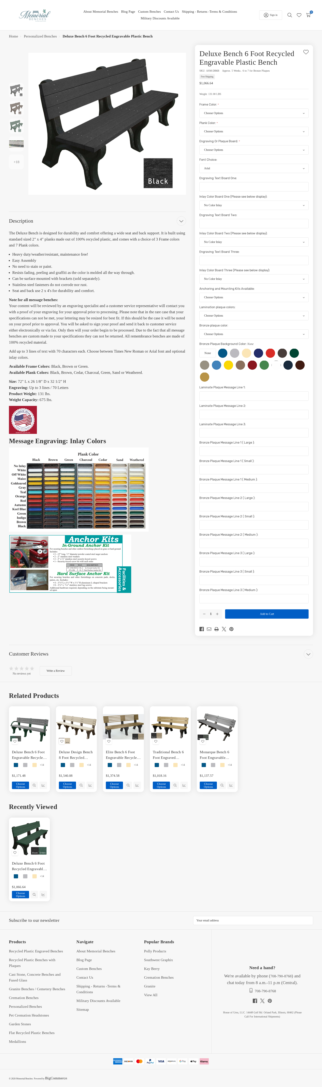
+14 (42, 765)
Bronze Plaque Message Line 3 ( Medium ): (229, 590)
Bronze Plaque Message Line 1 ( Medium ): (228, 479)
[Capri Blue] (258, 353)
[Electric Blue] (216, 365)
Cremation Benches (24, 998)
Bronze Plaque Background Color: (226, 344)
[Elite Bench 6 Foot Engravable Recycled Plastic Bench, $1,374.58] (123, 726)
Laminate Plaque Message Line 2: (223, 406)
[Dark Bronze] (282, 353)
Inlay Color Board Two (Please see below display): (233, 233)
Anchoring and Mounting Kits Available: (227, 288)
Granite (149, 986)
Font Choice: (208, 159)
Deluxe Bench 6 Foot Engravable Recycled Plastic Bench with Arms (28, 755)
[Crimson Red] (270, 353)
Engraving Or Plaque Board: (219, 141)
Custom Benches (89, 969)
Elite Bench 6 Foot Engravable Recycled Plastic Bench (122, 755)
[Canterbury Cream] (246, 353)
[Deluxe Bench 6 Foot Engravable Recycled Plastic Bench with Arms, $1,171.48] (29, 726)
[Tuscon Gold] (204, 377)
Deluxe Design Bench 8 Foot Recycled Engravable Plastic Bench (76, 755)
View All (150, 995)
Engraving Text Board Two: (218, 215)
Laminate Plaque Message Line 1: (222, 387)
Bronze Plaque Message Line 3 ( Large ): (227, 553)
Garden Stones (20, 1024)
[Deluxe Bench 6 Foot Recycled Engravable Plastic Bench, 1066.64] (29, 838)
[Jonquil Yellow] (228, 365)
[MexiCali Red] (252, 365)
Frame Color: (208, 104)
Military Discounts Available (98, 1001)
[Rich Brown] (300, 365)
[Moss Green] (264, 365)
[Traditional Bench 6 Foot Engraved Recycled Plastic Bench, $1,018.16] (170, 726)
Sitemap (82, 1009)
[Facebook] (203, 629)
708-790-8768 (281, 976)
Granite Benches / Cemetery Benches (37, 989)
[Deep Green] (294, 353)
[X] (225, 629)
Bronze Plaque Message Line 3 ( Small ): (227, 571)
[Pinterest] (233, 629)
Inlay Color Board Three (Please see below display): (235, 270)
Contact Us (84, 977)
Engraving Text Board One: (218, 178)
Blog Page (84, 960)
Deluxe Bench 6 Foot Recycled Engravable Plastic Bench (28, 866)
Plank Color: (208, 123)
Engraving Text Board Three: (219, 252)
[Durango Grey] (204, 365)
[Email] (210, 629)
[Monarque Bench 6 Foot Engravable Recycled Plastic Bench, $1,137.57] (217, 726)
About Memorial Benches (95, 951)
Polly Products (155, 951)
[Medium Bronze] (240, 365)
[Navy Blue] (288, 365)
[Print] (218, 629)
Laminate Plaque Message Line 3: (223, 424)
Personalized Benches (25, 1006)
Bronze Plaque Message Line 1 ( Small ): (227, 461)
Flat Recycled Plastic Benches (32, 1033)
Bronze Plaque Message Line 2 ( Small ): (227, 516)
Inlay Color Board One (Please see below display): (233, 196)
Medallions (17, 1041)
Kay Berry (152, 969)
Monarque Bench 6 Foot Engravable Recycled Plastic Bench (214, 755)
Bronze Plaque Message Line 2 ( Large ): (227, 498)
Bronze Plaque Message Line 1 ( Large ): (227, 442)
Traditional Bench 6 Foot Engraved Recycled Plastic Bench (168, 755)
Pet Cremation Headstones (29, 1015)
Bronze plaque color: (214, 325)
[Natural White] (276, 365)
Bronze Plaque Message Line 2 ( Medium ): (229, 534)
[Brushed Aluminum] (234, 353)
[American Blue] (222, 353)
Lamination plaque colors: (217, 307)
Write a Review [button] (56, 670)
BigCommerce (56, 1078)
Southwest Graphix (158, 960)
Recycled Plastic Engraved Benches (36, 951)
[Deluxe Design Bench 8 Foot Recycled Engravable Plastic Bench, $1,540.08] (76, 726)
